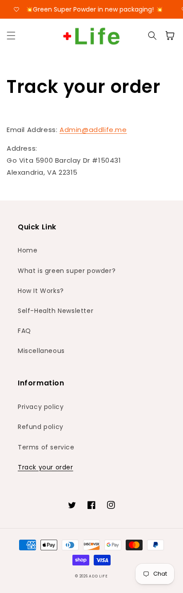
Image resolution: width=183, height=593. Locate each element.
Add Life (98, 576)
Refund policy (41, 426)
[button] (11, 35)
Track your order (45, 467)
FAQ (24, 330)
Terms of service (46, 447)
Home (27, 250)
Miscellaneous (41, 350)
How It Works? (41, 290)
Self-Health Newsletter (55, 310)
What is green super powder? (66, 270)
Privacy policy (41, 406)
